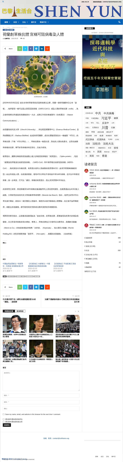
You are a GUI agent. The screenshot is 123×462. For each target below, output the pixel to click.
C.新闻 (8, 27)
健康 (116, 118)
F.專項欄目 (88, 259)
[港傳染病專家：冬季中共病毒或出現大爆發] (15, 324)
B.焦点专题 (88, 242)
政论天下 (109, 132)
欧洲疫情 (109, 135)
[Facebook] (30, 48)
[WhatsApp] (19, 48)
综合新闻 (58, 332)
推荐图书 (89, 28)
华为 (92, 123)
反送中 (105, 123)
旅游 (95, 135)
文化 (24, 22)
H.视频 (86, 263)
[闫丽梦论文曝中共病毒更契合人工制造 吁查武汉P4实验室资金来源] (41, 324)
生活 (15, 22)
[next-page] (78, 311)
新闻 (6, 22)
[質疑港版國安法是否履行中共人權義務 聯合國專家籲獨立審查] (68, 324)
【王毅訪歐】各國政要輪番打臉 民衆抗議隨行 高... (15, 360)
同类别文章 (9, 311)
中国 (87, 118)
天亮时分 (95, 127)
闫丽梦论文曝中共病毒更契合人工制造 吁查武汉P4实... (41, 335)
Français (24, 459)
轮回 (97, 156)
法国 (88, 143)
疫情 (116, 148)
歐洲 (115, 135)
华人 (97, 123)
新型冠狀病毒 (29, 276)
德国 (87, 132)
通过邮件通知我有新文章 (13, 422)
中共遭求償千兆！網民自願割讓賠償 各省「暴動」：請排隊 (19, 300)
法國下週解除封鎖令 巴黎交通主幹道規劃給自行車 (62, 300)
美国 (99, 151)
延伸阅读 (20, 311)
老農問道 (7, 38)
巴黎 (113, 128)
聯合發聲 (37, 276)
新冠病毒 (89, 135)
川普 (104, 128)
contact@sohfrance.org (61, 438)
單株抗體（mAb (20, 276)
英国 (91, 156)
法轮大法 (108, 143)
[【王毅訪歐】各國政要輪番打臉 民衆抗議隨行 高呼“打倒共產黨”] (15, 349)
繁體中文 (12, 459)
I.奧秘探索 (88, 267)
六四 (87, 123)
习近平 (106, 118)
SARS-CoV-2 (11, 276)
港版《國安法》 (91, 148)
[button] (119, 22)
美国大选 (106, 152)
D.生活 (86, 250)
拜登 (93, 132)
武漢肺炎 (101, 139)
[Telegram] (36, 48)
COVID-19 (89, 113)
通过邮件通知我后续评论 (13, 419)
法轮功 (96, 143)
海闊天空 (87, 271)
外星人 (87, 127)
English (17, 459)
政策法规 (101, 132)
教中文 (33, 22)
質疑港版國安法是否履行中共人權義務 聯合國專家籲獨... (67, 335)
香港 (104, 155)
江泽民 (117, 139)
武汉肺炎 (90, 139)
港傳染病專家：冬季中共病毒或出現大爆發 (14, 335)
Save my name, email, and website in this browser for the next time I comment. (33, 414)
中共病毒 (109, 113)
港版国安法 (101, 148)
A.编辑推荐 (88, 238)
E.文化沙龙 (88, 255)
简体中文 (43, 22)
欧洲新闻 (11, 30)
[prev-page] (75, 311)
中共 (98, 113)
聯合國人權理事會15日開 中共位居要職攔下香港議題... (68, 360)
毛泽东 (110, 139)
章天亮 (88, 152)
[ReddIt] (47, 48)
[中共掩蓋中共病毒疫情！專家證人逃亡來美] (41, 349)
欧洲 (101, 136)
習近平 (114, 152)
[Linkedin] (41, 48)
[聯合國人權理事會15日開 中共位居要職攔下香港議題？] (68, 349)
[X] (3, 1)
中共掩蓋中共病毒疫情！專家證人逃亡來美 (41, 360)
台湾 (113, 123)
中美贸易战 (94, 118)
